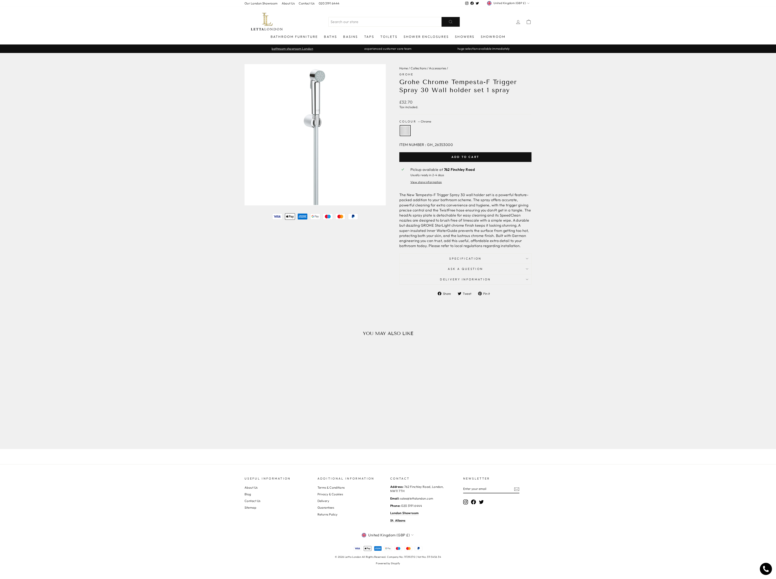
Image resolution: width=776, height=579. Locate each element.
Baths (330, 37)
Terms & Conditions (331, 487)
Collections (418, 68)
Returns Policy (327, 514)
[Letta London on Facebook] (473, 501)
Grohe (406, 74)
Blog (248, 494)
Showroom (493, 37)
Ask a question (465, 269)
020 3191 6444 (329, 3)
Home (403, 68)
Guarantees (325, 507)
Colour (415, 121)
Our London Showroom (261, 3)
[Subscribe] (516, 489)
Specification (465, 258)
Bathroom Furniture (294, 37)
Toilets (388, 37)
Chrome (405, 131)
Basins (350, 37)
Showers (464, 37)
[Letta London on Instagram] (465, 501)
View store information (426, 182)
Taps (369, 37)
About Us (288, 3)
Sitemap (250, 507)
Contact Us (307, 3)
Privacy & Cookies (330, 494)
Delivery (323, 501)
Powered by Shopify (388, 563)
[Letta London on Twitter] (481, 501)
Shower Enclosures (426, 37)
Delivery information (465, 279)
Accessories (437, 68)
